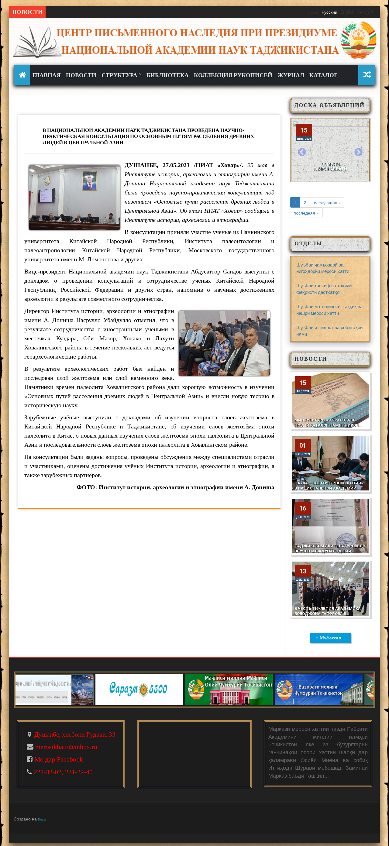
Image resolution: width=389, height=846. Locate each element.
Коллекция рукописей (233, 75)
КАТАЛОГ (323, 75)
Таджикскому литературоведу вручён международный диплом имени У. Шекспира (329, 551)
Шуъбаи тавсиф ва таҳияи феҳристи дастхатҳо (324, 288)
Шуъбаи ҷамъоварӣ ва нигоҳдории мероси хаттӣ (322, 267)
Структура (120, 75)
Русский (329, 12)
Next (358, 152)
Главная (47, 75)
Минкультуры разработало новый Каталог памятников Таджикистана (326, 425)
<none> (23, 75)
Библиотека (167, 75)
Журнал (290, 75)
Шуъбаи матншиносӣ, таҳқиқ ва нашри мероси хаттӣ (329, 309)
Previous (302, 152)
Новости (81, 75)
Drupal (42, 819)
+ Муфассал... (330, 637)
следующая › (327, 202)
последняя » (306, 213)
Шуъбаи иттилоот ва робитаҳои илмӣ (329, 330)
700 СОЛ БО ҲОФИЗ (330, 169)
